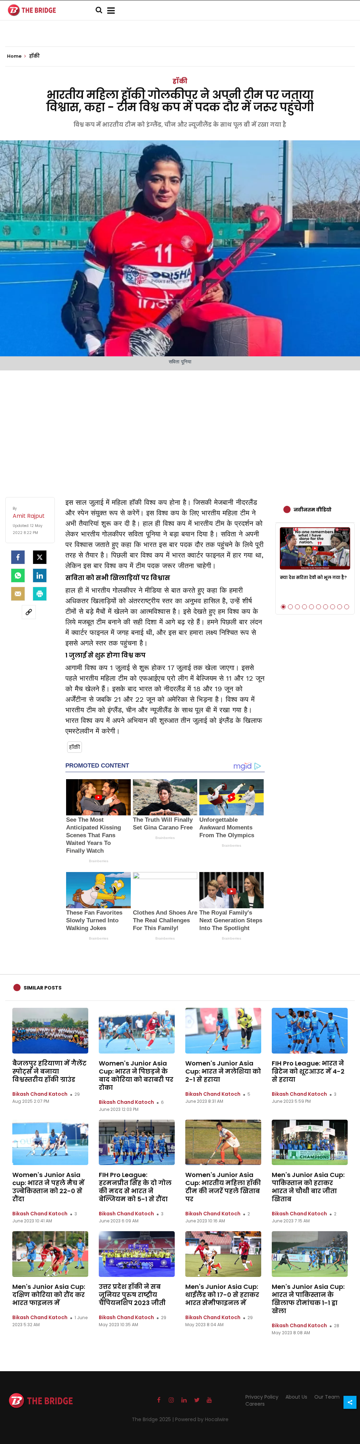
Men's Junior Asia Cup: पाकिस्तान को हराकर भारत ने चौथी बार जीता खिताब (308, 1186)
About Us (296, 1396)
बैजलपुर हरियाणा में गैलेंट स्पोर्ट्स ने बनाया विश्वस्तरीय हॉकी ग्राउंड (49, 1071)
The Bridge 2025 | (153, 1419)
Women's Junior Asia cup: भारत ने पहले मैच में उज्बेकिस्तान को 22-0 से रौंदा (48, 1186)
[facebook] (18, 557)
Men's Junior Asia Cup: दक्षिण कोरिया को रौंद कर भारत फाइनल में (48, 1294)
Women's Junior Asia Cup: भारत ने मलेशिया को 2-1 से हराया (223, 1071)
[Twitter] (40, 557)
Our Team (327, 1396)
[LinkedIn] (40, 575)
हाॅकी (74, 747)
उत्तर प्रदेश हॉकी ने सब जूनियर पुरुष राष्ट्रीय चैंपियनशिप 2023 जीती (132, 1294)
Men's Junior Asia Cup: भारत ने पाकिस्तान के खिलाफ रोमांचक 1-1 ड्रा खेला (308, 1298)
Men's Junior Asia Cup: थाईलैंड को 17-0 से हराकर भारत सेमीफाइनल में (222, 1294)
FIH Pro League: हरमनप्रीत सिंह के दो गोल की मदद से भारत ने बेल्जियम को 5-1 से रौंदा (135, 1186)
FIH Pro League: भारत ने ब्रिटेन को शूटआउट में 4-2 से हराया (308, 1071)
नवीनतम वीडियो (313, 509)
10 (346, 606)
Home (14, 56)
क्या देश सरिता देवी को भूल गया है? (313, 577)
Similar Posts (43, 987)
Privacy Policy (261, 1396)
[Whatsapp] (18, 575)
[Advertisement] (180, 426)
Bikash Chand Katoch (40, 1094)
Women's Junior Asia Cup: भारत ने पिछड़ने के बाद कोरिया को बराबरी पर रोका (136, 1075)
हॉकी (180, 81)
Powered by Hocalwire (202, 1419)
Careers (255, 1403)
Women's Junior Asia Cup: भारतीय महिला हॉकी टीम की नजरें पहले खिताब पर (223, 1186)
